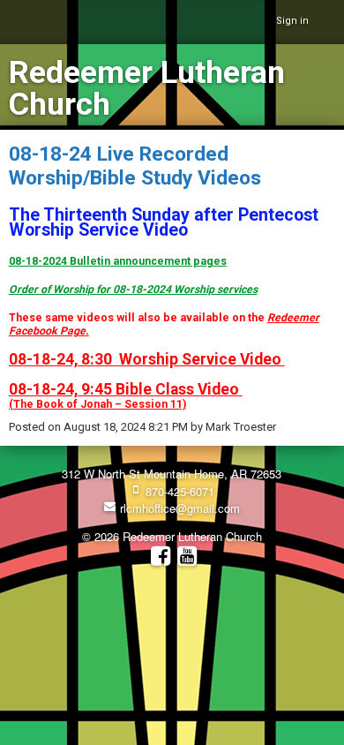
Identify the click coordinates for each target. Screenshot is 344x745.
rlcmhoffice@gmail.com (178, 508)
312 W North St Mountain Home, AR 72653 (171, 473)
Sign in (292, 20)
